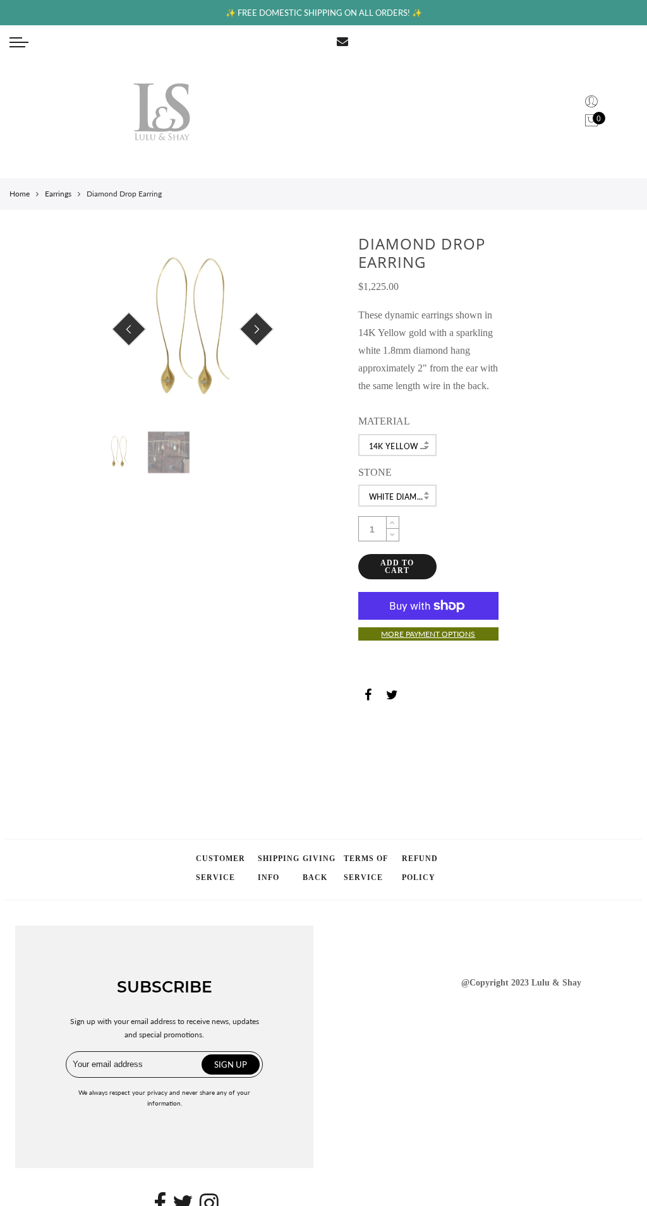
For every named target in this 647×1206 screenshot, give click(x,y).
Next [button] (256, 329)
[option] (192, 330)
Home (19, 193)
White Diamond (402, 497)
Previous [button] (129, 329)
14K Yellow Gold (403, 446)
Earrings (58, 193)
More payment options (428, 634)
